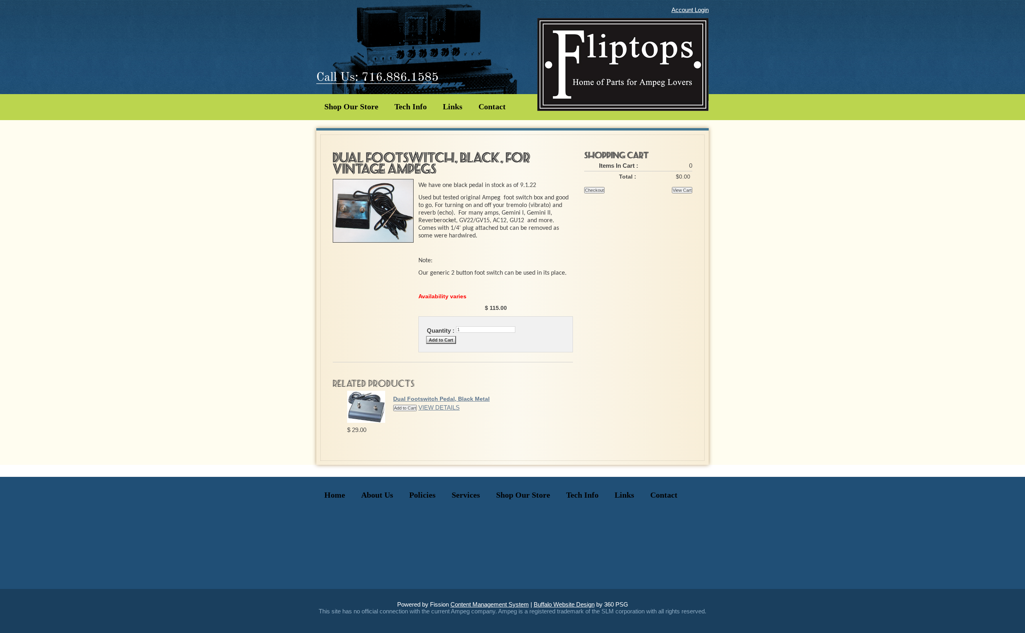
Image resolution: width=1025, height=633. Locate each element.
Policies (422, 494)
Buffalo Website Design (564, 604)
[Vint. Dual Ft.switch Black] (373, 240)
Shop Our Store (351, 106)
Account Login (690, 9)
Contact (492, 106)
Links (452, 106)
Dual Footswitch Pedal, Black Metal (441, 399)
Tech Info (410, 106)
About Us (377, 494)
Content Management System (489, 604)
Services (466, 494)
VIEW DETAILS (439, 407)
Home (334, 494)
